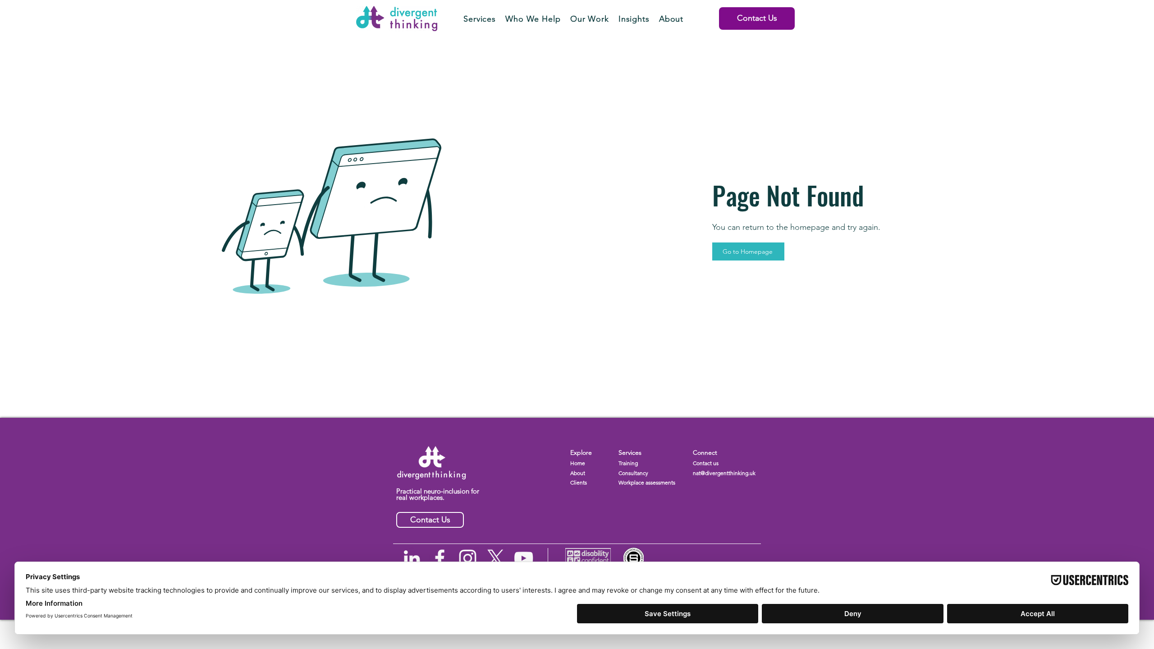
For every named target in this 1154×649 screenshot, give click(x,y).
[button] (480, 18)
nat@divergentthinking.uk (724, 473)
